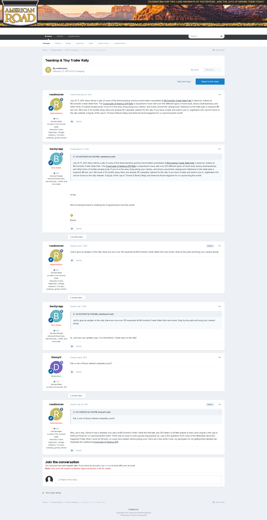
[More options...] (219, 94)
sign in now (106, 465)
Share (196, 70)
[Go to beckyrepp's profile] (56, 159)
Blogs (68, 43)
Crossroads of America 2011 (105, 442)
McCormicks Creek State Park (177, 100)
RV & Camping (77, 71)
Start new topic (184, 81)
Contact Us (133, 509)
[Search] (221, 36)
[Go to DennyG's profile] (56, 367)
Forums (46, 43)
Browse (48, 36)
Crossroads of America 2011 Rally (118, 103)
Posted (81, 94)
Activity (60, 36)
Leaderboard (119, 43)
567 (57, 118)
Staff (91, 43)
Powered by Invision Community (133, 515)
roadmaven (61, 68)
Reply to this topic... (69, 479)
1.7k (57, 381)
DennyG (56, 357)
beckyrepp (56, 148)
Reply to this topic (210, 81)
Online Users (103, 43)
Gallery (58, 43)
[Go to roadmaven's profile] (48, 70)
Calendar (80, 43)
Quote (78, 121)
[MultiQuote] (72, 121)
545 (57, 173)
